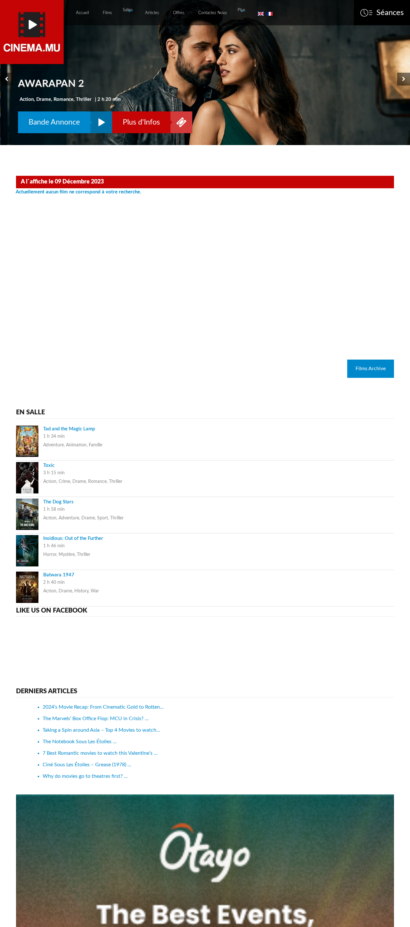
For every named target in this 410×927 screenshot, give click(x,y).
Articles (152, 13)
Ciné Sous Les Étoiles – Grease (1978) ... (87, 764)
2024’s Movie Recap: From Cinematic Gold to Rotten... (103, 707)
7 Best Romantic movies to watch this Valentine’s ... (100, 753)
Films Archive (371, 368)
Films (107, 13)
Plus (241, 10)
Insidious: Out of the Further (73, 538)
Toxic (48, 465)
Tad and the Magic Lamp (69, 429)
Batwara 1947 (58, 575)
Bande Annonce (53, 122)
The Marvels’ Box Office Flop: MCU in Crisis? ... (96, 718)
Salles (128, 10)
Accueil (82, 13)
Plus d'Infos (141, 122)
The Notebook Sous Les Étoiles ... (80, 741)
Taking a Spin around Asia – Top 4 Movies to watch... (101, 730)
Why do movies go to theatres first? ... (85, 776)
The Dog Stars (58, 502)
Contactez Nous (212, 13)
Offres (178, 13)
